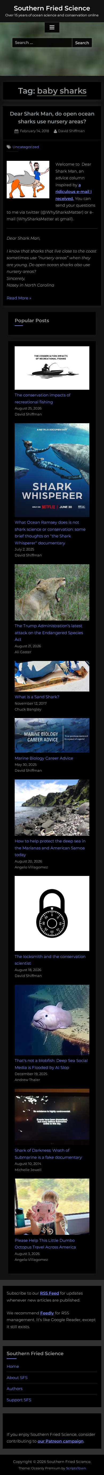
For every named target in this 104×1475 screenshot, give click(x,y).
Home (13, 1366)
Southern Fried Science (52, 8)
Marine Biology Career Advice (44, 758)
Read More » (19, 298)
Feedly (47, 1313)
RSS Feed (49, 1293)
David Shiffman (71, 131)
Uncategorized (26, 147)
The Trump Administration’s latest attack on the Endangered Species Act (49, 632)
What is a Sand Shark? (37, 696)
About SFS (17, 1377)
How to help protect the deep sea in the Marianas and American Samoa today (50, 847)
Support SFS (19, 1399)
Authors (14, 1388)
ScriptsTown (76, 1468)
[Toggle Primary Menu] (52, 27)
